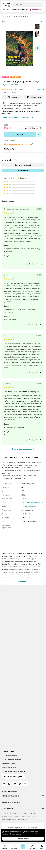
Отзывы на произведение (22, 449)
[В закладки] (39, 134)
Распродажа (16, 77)
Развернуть (21, 581)
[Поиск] (23, 846)
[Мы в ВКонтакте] (4, 783)
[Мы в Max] (9, 783)
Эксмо (23, 499)
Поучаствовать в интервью (12, 771)
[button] (23, 796)
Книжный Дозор (8, 763)
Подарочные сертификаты (12, 759)
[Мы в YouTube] (15, 783)
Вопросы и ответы (9, 767)
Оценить (41, 89)
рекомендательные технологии (14, 819)
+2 (37, 48)
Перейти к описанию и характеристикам (17, 118)
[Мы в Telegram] (25, 783)
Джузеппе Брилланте (10, 85)
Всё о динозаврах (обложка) (32, 503)
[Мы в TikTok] (20, 783)
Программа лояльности (11, 755)
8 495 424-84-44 (10, 791)
